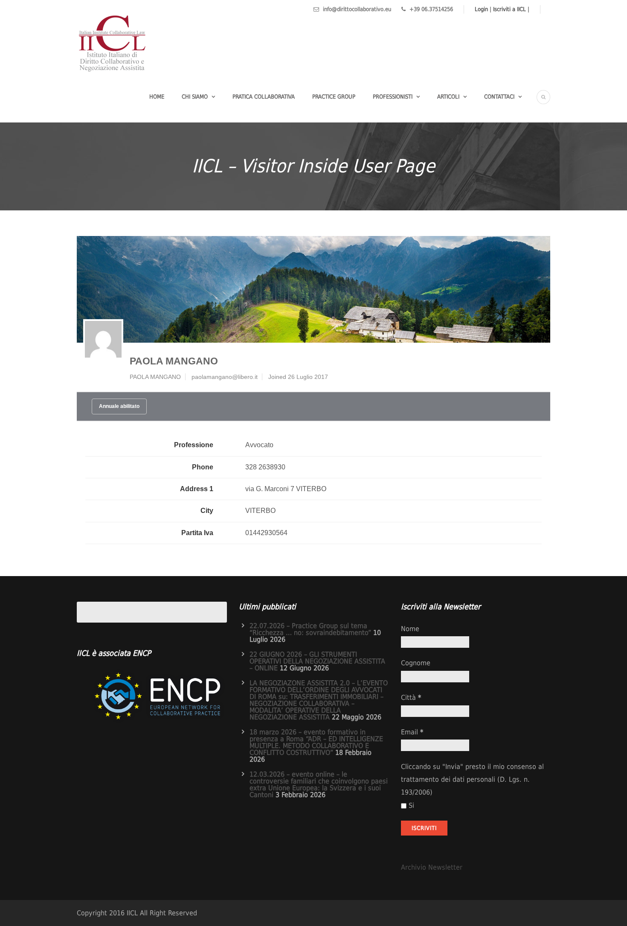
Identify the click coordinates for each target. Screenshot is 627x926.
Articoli (448, 96)
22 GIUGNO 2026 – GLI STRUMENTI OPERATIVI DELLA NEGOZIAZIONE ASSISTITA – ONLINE (317, 661)
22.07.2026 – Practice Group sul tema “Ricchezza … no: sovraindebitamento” (310, 629)
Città (411, 697)
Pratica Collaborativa (263, 96)
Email (412, 732)
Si (411, 805)
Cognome (415, 663)
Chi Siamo (195, 96)
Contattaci (499, 96)
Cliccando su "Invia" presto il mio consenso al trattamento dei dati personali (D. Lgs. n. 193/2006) (472, 780)
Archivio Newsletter (431, 867)
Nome (410, 629)
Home (156, 96)
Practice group (333, 96)
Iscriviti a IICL (509, 9)
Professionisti (392, 96)
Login (481, 9)
